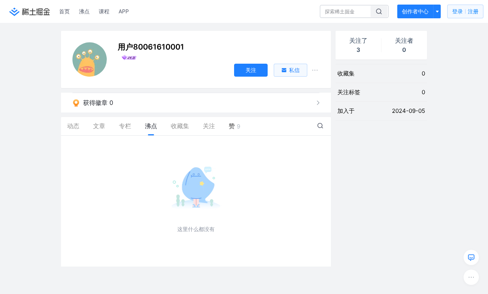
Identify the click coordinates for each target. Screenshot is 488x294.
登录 (465, 11)
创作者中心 (415, 11)
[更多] (471, 277)
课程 (104, 11)
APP (124, 11)
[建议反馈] (471, 257)
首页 (64, 11)
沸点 (84, 11)
